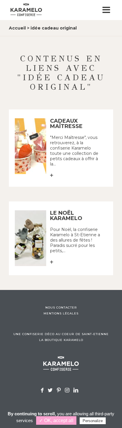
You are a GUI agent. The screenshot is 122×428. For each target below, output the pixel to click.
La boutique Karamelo (61, 340)
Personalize (93, 421)
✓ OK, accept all (56, 420)
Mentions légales (61, 313)
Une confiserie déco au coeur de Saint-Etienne (61, 334)
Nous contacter (61, 307)
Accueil (17, 28)
